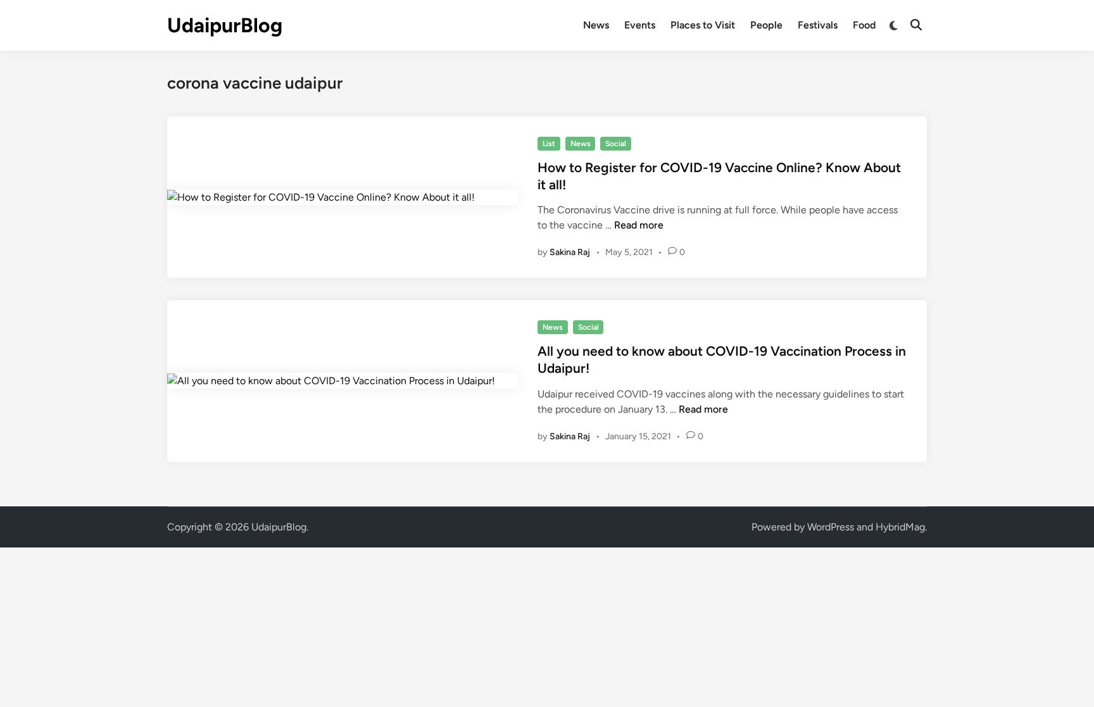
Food (864, 25)
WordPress (830, 527)
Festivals (818, 25)
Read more (638, 225)
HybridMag (900, 527)
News (596, 25)
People (766, 25)
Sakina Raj (570, 252)
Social (615, 143)
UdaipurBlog (224, 25)
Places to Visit (702, 25)
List (549, 143)
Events (639, 25)
